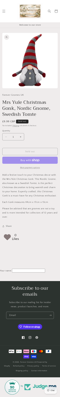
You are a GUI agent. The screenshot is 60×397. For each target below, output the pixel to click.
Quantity (6, 131)
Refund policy (19, 366)
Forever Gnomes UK (28, 362)
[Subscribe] (50, 315)
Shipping (15, 126)
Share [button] (9, 226)
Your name (5, 270)
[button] (3, 11)
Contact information (39, 371)
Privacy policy (33, 366)
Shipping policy (22, 371)
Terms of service (49, 366)
